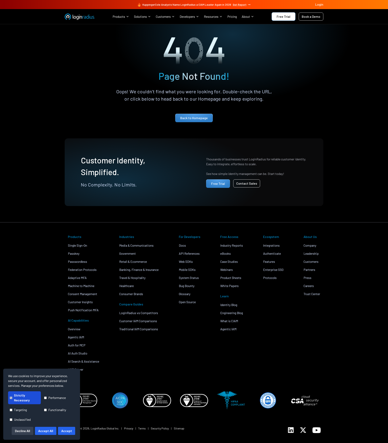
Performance (57, 398)
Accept (66, 431)
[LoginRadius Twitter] (303, 430)
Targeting (20, 410)
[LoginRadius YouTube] (316, 430)
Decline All (22, 431)
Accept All (45, 431)
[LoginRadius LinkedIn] (291, 430)
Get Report (240, 4)
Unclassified (22, 419)
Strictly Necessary (22, 397)
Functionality (57, 410)
